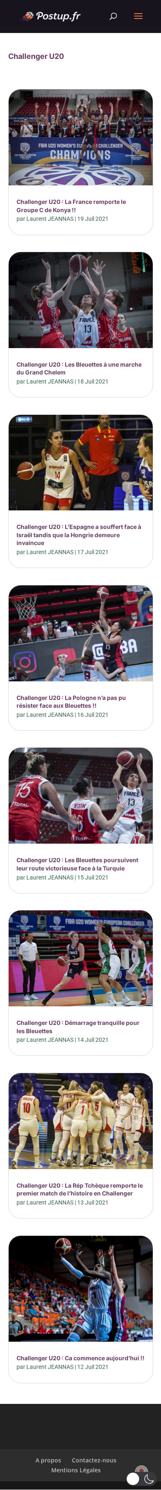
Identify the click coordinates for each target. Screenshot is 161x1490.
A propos (48, 1460)
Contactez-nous (94, 1460)
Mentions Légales (76, 1470)
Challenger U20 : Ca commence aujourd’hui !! (80, 1357)
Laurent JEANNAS (49, 218)
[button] (141, 1479)
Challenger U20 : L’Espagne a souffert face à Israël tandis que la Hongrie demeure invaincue (79, 534)
